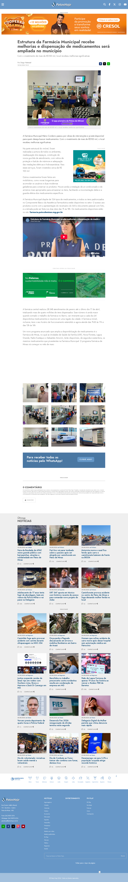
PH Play (46, 837)
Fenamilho (47, 823)
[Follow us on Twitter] (13, 826)
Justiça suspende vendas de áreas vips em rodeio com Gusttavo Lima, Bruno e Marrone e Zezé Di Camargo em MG (32, 683)
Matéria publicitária (49, 834)
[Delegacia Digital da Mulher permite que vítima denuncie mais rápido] (96, 705)
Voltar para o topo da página (85, 863)
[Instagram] (120, 4)
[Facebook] (109, 4)
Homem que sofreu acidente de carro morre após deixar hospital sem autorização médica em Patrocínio (96, 642)
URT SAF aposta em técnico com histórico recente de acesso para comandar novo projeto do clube (64, 596)
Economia (47, 814)
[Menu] (3, 4)
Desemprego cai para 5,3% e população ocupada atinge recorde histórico (95, 760)
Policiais (46, 840)
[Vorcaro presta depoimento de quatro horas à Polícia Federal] (32, 705)
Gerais (46, 828)
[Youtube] (125, 4)
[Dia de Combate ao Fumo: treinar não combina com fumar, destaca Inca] (64, 743)
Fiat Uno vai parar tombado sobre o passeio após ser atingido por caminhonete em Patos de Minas (63, 554)
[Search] (104, 4)
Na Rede (89, 805)
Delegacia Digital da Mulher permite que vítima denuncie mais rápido (94, 723)
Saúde (46, 849)
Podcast (89, 808)
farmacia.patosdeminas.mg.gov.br (46, 212)
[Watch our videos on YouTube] (23, 826)
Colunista (46, 808)
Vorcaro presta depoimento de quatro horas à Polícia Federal (31, 721)
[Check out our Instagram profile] (18, 826)
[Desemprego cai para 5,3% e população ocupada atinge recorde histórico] (96, 743)
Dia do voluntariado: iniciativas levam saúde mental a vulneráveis (31, 760)
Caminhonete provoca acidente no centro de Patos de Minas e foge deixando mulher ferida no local (96, 596)
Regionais (47, 846)
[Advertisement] (64, 877)
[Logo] (61, 4)
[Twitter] (114, 4)
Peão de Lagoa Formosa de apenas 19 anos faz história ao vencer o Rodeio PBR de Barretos (95, 682)
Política (46, 843)
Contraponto (90, 814)
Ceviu (88, 811)
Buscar (123, 856)
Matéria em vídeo (49, 831)
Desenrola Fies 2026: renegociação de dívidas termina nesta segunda (61, 723)
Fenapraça (47, 825)
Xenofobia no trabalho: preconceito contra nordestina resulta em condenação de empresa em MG (63, 682)
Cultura (46, 811)
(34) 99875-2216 (13, 818)
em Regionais (29, 635)
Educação (47, 817)
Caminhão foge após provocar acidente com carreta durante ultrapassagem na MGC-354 (31, 641)
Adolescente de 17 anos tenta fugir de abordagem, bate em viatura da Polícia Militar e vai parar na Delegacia (31, 596)
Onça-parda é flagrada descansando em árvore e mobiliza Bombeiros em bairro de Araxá (63, 642)
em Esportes (61, 590)
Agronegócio (48, 802)
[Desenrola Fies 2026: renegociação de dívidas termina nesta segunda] (64, 705)
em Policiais (61, 547)
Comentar (30, 500)
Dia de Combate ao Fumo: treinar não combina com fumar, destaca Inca (64, 760)
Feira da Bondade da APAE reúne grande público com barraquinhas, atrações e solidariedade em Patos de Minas (30, 555)
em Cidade (29, 547)
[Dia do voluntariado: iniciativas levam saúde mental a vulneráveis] (32, 743)
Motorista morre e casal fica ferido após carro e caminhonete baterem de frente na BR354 (96, 554)
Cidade (46, 805)
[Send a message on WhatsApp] (3, 826)
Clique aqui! (86, 459)
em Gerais (28, 718)
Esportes (46, 820)
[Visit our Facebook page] (8, 826)
